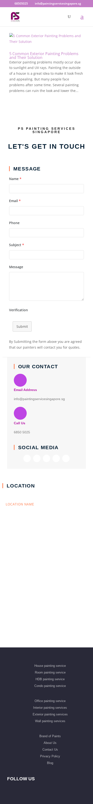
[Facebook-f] (27, 458)
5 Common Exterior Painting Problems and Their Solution (43, 55)
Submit (22, 326)
